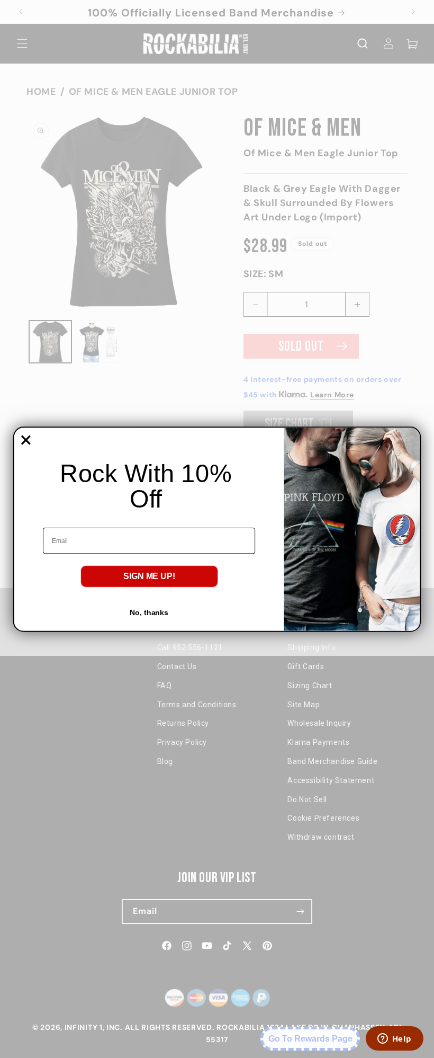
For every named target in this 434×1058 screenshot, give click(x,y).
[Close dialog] (26, 440)
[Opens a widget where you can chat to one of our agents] (394, 1039)
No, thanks (149, 612)
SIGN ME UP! (149, 576)
